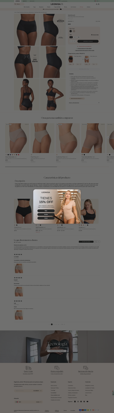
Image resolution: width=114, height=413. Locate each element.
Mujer (46, 210)
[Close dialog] (78, 191)
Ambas (46, 218)
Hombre (46, 214)
